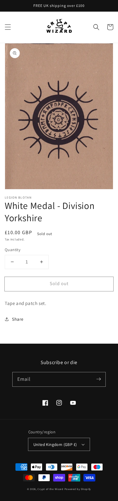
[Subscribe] (98, 379)
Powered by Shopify (78, 489)
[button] (8, 27)
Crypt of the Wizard (50, 489)
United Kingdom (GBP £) (55, 444)
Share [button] (18, 319)
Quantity (12, 249)
